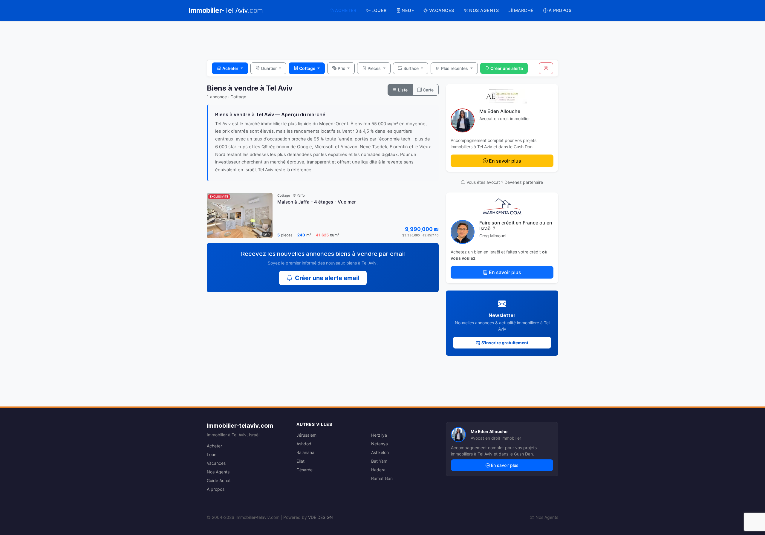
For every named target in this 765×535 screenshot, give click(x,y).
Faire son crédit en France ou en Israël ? (515, 225)
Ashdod (303, 443)
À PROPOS (560, 10)
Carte (428, 89)
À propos (215, 489)
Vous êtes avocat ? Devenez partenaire (504, 182)
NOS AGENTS (484, 10)
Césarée (304, 469)
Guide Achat (219, 480)
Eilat (300, 461)
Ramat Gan (382, 478)
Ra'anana (305, 452)
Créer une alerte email (327, 278)
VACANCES (441, 10)
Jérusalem (306, 435)
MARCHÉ (524, 10)
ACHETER (346, 10)
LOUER (379, 10)
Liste (402, 89)
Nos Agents (218, 471)
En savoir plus (505, 161)
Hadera (378, 469)
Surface (411, 68)
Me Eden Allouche (499, 111)
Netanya (379, 443)
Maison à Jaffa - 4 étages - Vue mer (316, 202)
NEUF (408, 10)
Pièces (375, 68)
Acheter (230, 68)
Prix (342, 68)
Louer (212, 454)
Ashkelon (380, 452)
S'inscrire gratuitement (504, 342)
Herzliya (379, 435)
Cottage (307, 68)
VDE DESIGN (320, 517)
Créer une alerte (506, 68)
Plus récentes (455, 68)
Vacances (216, 463)
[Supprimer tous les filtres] (546, 68)
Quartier (269, 68)
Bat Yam (379, 461)
